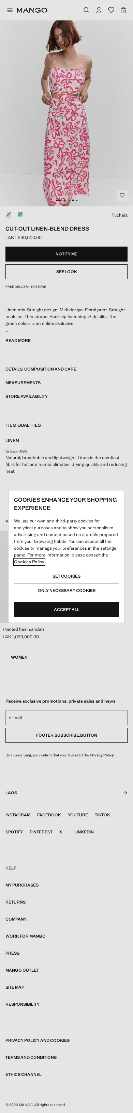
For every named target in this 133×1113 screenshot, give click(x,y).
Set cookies (66, 576)
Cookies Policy (29, 562)
